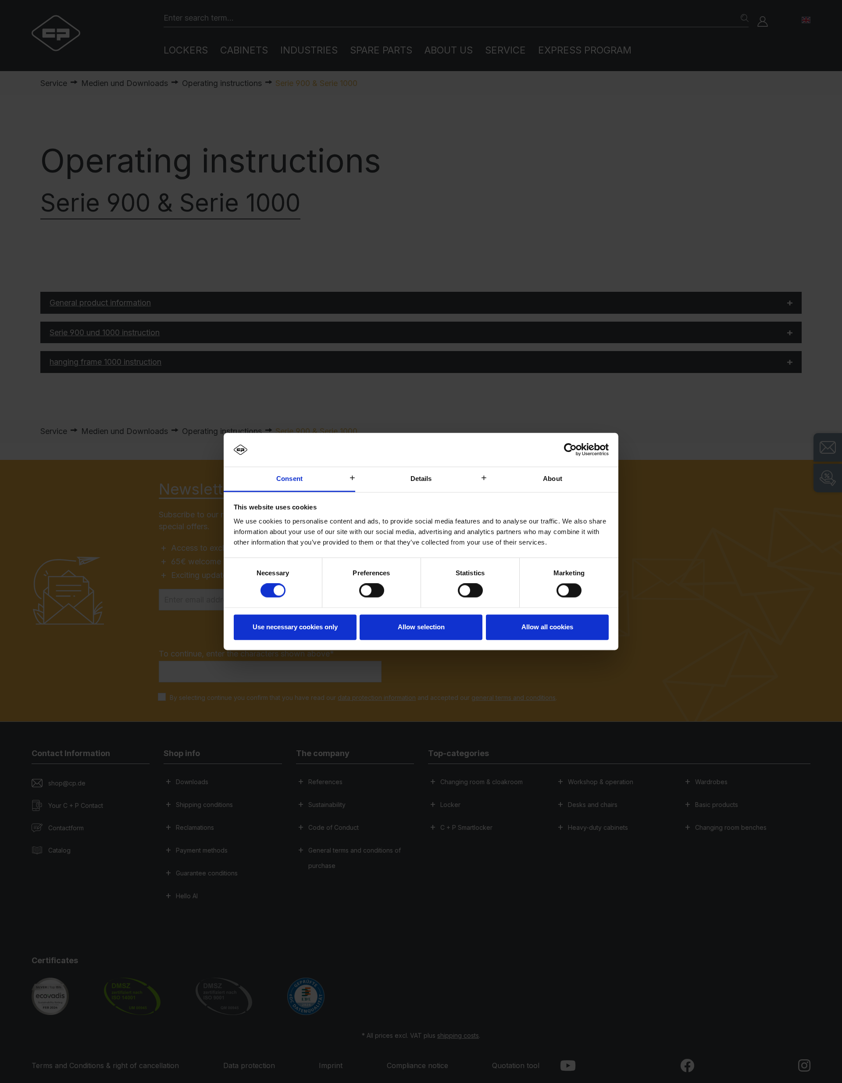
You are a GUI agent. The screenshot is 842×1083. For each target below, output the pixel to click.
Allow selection (421, 627)
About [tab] (552, 478)
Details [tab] (421, 478)
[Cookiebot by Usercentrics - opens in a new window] (570, 449)
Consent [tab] (289, 478)
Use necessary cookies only (295, 627)
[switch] (371, 591)
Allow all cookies (547, 627)
